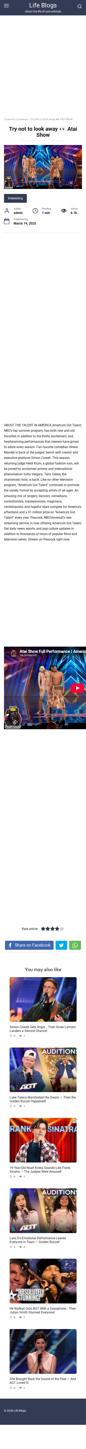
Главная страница (16, 119)
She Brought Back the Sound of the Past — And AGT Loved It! (43, 1381)
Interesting (15, 198)
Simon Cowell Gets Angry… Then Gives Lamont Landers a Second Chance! (43, 1029)
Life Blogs (43, 5)
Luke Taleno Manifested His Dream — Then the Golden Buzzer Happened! (43, 1099)
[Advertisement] (43, 69)
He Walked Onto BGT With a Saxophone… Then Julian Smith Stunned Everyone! (43, 1310)
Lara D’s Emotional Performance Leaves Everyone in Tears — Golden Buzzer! (38, 1240)
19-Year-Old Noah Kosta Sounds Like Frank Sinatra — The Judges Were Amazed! (40, 1169)
